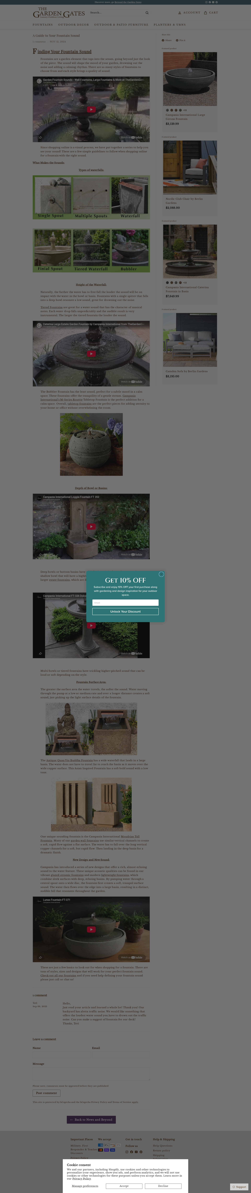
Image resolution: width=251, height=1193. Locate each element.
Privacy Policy (81, 1178)
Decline (163, 1186)
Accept (124, 1186)
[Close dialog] (161, 574)
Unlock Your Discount (125, 611)
